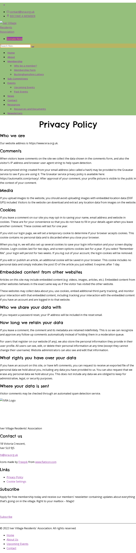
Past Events (21, 91)
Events (11, 83)
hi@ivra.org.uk (9, 455)
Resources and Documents (30, 109)
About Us (12, 539)
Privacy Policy (15, 477)
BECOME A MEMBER (22, 16)
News (10, 96)
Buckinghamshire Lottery (29, 74)
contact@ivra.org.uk (22, 12)
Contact (12, 100)
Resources (13, 104)
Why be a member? (25, 65)
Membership (14, 61)
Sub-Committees (17, 78)
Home (11, 52)
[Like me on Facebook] (71, 5)
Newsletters (14, 113)
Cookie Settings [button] (16, 481)
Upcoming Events (24, 87)
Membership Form (25, 70)
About (11, 57)
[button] (6, 517)
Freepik (23, 462)
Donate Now (14, 39)
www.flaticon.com (45, 462)
